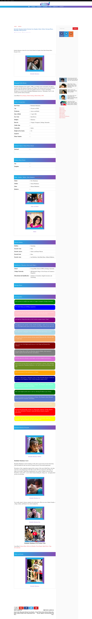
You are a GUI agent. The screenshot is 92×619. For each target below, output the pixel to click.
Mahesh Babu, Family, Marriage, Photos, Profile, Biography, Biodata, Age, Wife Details (72, 85)
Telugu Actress (62, 109)
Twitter (66, 35)
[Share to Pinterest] (36, 608)
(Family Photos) (38, 177)
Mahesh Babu (37, 95)
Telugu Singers (62, 113)
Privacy (8, 0)
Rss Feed (71, 35)
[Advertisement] (46, 16)
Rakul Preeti (45, 546)
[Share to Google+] (21, 608)
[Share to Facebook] (26, 608)
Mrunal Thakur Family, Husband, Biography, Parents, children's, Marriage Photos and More (44, 613)
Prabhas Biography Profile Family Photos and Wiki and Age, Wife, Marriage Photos (73, 79)
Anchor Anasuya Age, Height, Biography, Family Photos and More (72, 90)
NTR (42, 95)
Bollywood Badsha (31, 546)
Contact (5, 0)
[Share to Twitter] (31, 608)
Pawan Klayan (23, 95)
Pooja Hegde (39, 546)
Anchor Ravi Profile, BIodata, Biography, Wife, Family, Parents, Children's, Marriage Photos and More (72, 103)
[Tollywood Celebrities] (28, 7)
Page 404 (12, 0)
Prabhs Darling (30, 95)
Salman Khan (23, 546)
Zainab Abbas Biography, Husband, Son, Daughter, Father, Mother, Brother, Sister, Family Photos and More (24, 613)
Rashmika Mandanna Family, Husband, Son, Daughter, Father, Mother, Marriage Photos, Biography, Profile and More (33, 29)
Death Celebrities (62, 117)
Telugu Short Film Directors (64, 116)
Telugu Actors (61, 107)
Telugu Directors (62, 114)
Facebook (61, 35)
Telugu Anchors (62, 112)
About (2, 0)
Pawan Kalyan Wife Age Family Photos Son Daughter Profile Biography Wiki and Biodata (72, 97)
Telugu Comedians (62, 110)
